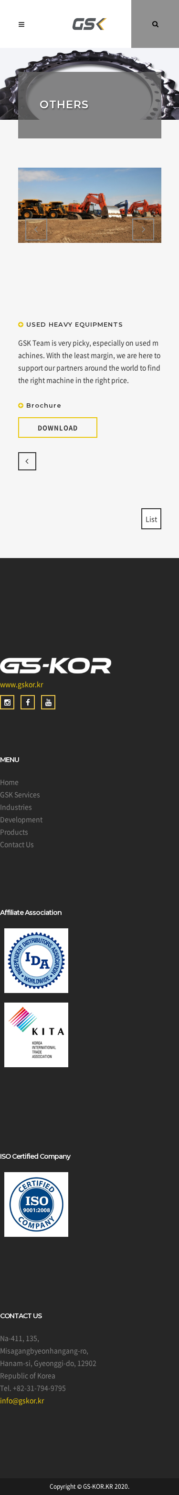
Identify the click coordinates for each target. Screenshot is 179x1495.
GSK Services (20, 794)
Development (21, 819)
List (151, 519)
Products (14, 831)
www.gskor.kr (21, 684)
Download (58, 427)
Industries (16, 806)
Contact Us (17, 844)
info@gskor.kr (22, 1400)
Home (9, 782)
